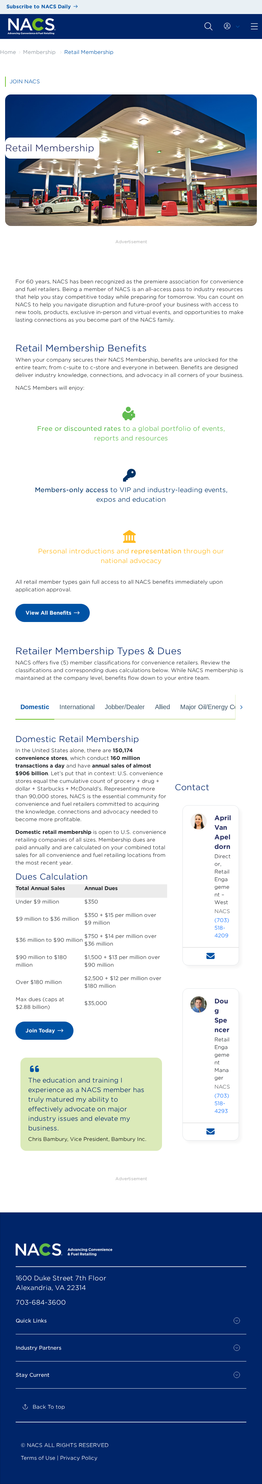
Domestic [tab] (34, 706)
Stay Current (33, 1375)
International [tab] (77, 706)
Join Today (40, 1031)
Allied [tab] (162, 706)
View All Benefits (48, 613)
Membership (39, 52)
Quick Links (31, 1321)
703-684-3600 (41, 1302)
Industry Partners (38, 1348)
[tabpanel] (131, 947)
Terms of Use (38, 1458)
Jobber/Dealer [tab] (125, 706)
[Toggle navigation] (208, 26)
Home (8, 52)
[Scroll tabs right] (241, 707)
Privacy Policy (78, 1458)
